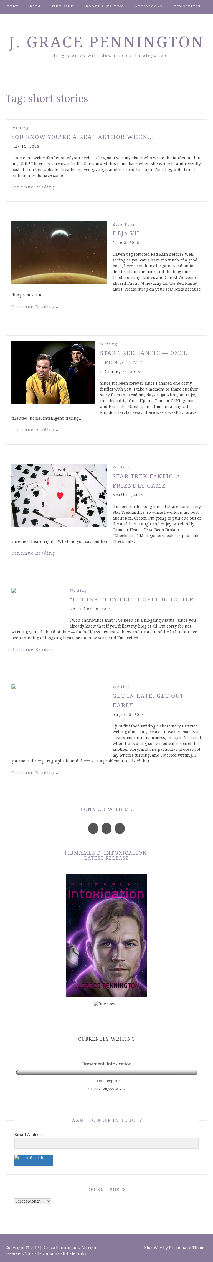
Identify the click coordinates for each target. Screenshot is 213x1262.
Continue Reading (35, 187)
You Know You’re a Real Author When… (82, 137)
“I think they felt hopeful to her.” (134, 599)
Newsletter (187, 6)
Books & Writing (105, 6)
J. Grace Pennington (106, 42)
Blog (35, 6)
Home (13, 6)
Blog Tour (124, 224)
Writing (20, 128)
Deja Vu (126, 233)
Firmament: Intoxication (106, 853)
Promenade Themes (188, 1247)
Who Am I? (63, 6)
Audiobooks (149, 6)
